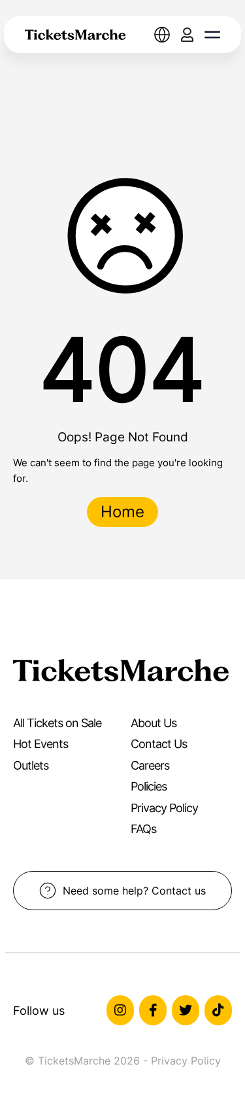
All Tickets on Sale (57, 723)
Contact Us (159, 744)
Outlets (30, 765)
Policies (149, 786)
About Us (153, 723)
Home (122, 511)
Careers (150, 765)
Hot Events (40, 744)
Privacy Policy (164, 808)
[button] (212, 35)
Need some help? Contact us (134, 890)
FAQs (143, 829)
